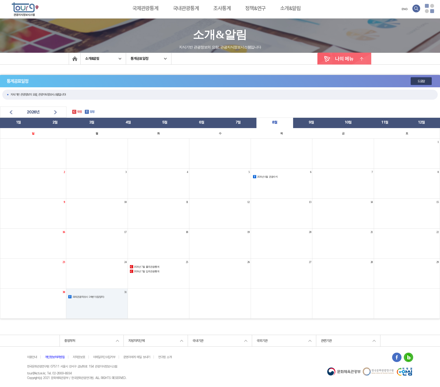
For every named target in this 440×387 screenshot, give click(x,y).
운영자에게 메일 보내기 (136, 357)
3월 (91, 122)
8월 (274, 122)
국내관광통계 (186, 8)
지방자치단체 (136, 341)
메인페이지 (74, 58)
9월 (311, 122)
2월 (55, 122)
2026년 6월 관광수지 (267, 176)
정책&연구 (255, 8)
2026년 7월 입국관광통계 (146, 271)
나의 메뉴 (344, 59)
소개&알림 (290, 8)
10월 (348, 122)
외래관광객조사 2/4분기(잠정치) (88, 296)
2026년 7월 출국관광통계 (146, 266)
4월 (128, 122)
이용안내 (32, 357)
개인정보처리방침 (55, 357)
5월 (164, 122)
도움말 (421, 81)
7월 (238, 122)
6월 (201, 122)
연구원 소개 (165, 357)
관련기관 (326, 341)
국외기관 (262, 341)
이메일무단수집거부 (104, 357)
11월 (384, 122)
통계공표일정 (139, 58)
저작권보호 (79, 357)
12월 (421, 122)
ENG (405, 9)
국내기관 (197, 341)
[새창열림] (397, 358)
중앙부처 (69, 341)
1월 (18, 122)
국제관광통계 (145, 8)
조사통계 (222, 8)
